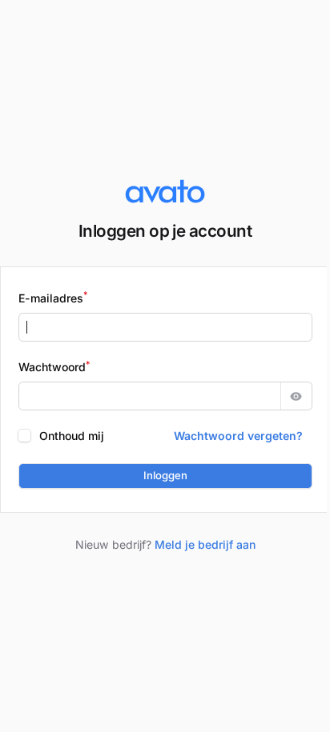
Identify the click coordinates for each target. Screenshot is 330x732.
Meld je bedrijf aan (205, 544)
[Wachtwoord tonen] (296, 396)
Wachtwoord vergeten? (238, 435)
